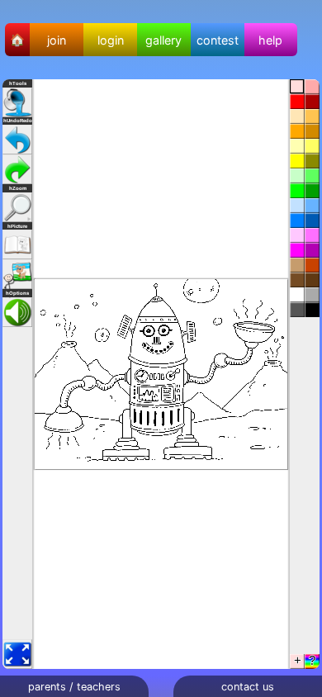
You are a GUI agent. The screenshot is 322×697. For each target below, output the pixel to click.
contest (218, 40)
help (270, 40)
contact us (247, 686)
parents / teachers (74, 686)
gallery (163, 40)
